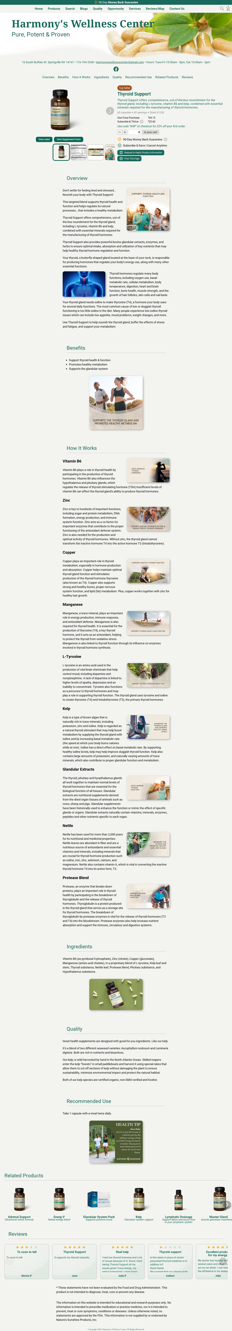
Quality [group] (98, 9)
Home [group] (39, 9)
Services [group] (135, 9)
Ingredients (101, 77)
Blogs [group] (84, 9)
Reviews (187, 77)
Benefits (63, 77)
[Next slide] (110, 111)
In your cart (150, 132)
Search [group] (70, 9)
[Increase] (124, 132)
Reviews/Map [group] (155, 9)
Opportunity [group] (116, 9)
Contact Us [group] (176, 9)
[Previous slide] (9, 111)
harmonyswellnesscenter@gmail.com (120, 62)
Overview (48, 77)
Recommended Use (138, 77)
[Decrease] (119, 132)
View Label (44, 139)
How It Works (81, 77)
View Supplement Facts (69, 139)
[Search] (222, 8)
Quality (117, 77)
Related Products (166, 77)
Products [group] (54, 9)
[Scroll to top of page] (226, 1325)
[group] (19, 1203)
